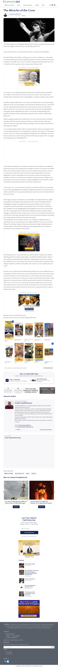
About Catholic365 (10, 634)
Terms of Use (9, 652)
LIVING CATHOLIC (27, 5)
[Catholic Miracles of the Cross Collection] (29, 342)
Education (34, 473)
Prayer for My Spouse (30, 578)
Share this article (49, 368)
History (27, 473)
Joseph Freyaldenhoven (15, 14)
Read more (16, 506)
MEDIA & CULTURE (9, 5)
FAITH (18, 5)
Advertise (8, 635)
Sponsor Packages (16, 635)
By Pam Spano (27, 565)
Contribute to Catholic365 (11, 637)
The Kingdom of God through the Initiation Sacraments (30, 593)
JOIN (43, 5)
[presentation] (3, 491)
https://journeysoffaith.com (25, 425)
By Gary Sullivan (28, 588)
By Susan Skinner (28, 580)
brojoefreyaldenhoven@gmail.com (25, 426)
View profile (17, 15)
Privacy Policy (9, 653)
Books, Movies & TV (19, 473)
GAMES (37, 5)
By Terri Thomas (28, 576)
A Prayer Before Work (30, 563)
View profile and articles (46, 429)
